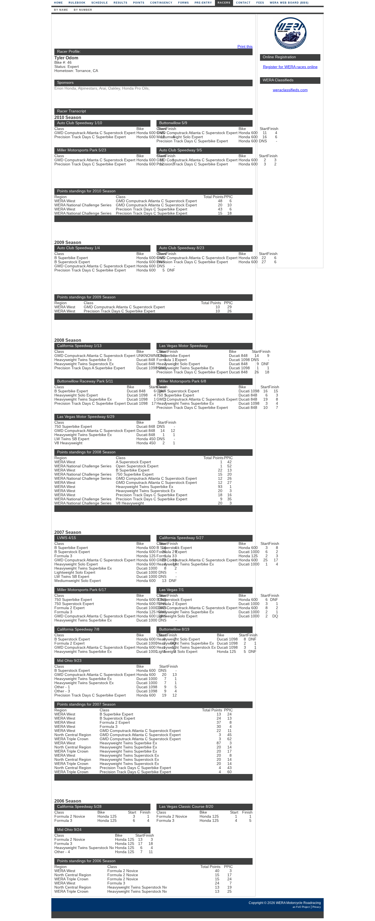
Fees (260, 2)
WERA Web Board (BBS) (289, 2)
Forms (183, 2)
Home (58, 2)
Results (120, 2)
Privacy (316, 907)
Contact (243, 2)
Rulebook (77, 2)
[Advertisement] (290, 182)
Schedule (99, 2)
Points (138, 2)
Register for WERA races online (290, 67)
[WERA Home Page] (290, 48)
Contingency (161, 2)
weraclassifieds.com (290, 90)
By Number (83, 10)
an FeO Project (301, 907)
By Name (61, 10)
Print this (245, 47)
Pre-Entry (203, 2)
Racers (224, 2)
